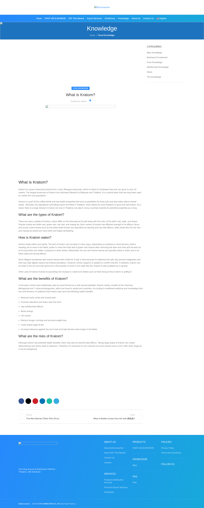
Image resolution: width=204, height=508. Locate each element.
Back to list (80, 416)
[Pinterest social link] (177, 7)
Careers (107, 462)
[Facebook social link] (161, 7)
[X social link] (166, 7)
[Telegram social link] (56, 401)
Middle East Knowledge (158, 67)
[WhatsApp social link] (183, 7)
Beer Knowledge (154, 52)
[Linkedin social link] (42, 401)
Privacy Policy (167, 448)
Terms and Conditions (171, 452)
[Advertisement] (81, 66)
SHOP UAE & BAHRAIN (143, 448)
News (149, 72)
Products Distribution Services (113, 481)
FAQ (135, 482)
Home (92, 35)
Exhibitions (109, 492)
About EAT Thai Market (115, 452)
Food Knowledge (106, 35)
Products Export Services (115, 487)
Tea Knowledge (154, 77)
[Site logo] (102, 7)
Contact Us (109, 457)
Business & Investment (157, 57)
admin (84, 101)
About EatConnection (114, 448)
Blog (135, 465)
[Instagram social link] (172, 7)
